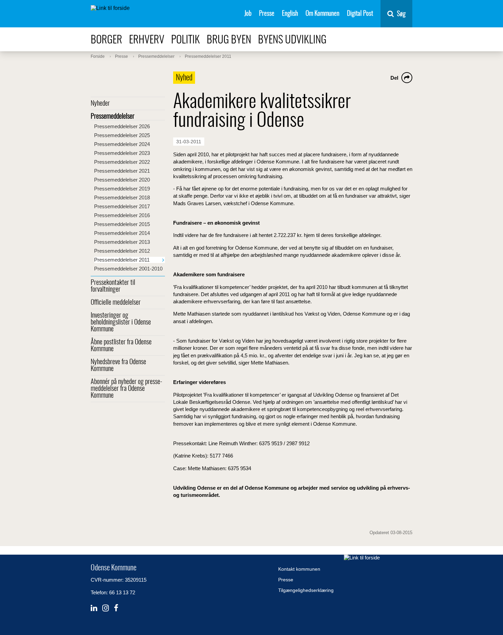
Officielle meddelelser (116, 302)
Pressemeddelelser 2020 (122, 180)
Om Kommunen (322, 14)
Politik (185, 40)
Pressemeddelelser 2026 (122, 126)
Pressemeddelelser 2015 (122, 224)
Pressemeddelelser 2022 (122, 162)
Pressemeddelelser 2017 (122, 206)
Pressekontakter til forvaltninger (113, 286)
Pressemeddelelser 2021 (122, 171)
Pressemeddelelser (112, 116)
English (290, 14)
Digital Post (360, 14)
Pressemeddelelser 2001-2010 (128, 269)
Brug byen (229, 40)
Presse (266, 14)
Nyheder (100, 103)
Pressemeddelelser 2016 (122, 215)
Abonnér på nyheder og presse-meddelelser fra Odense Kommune (126, 389)
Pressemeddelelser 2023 (122, 153)
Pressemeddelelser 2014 (122, 233)
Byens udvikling (292, 40)
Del (394, 78)
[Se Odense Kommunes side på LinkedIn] (94, 608)
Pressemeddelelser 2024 (122, 144)
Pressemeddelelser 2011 (122, 260)
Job (248, 14)
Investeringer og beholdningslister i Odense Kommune (121, 322)
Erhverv (146, 40)
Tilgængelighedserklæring (306, 590)
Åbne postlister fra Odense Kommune (121, 346)
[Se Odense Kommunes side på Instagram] (105, 608)
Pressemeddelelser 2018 (122, 197)
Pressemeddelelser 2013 (122, 242)
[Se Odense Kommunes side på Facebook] (116, 608)
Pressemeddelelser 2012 (122, 251)
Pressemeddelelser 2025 (122, 135)
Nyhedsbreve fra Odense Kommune (118, 365)
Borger (106, 40)
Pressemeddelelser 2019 (122, 188)
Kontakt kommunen (299, 569)
